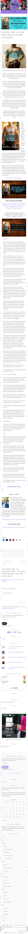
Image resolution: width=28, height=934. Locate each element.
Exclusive (22, 553)
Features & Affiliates (7, 886)
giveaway (3, 554)
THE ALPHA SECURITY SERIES (14, 486)
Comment (20, 602)
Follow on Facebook (14, 773)
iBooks (13, 207)
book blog (10, 551)
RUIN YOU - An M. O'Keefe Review (15, 662)
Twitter (13, 519)
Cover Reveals (6, 852)
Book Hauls (5, 911)
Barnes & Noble (18, 204)
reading (3, 556)
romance (12, 556)
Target (9, 208)
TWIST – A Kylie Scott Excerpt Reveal (22, 562)
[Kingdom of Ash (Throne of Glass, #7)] (24, 682)
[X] (17, 632)
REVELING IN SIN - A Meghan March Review (16, 652)
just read (11, 554)
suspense (17, 556)
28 (10, 816)
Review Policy (6, 877)
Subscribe (5, 767)
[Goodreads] (13, 632)
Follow (4, 623)
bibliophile (4, 551)
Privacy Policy (6, 883)
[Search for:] (14, 639)
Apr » (5, 820)
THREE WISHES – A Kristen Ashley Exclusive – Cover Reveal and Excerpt (7, 563)
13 (6, 810)
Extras (3, 905)
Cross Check (4, 676)
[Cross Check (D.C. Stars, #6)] (24, 679)
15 (13, 810)
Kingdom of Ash (5, 681)
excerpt (19, 553)
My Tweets (4, 708)
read (21, 554)
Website (4, 519)
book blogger (14, 551)
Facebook (9, 519)
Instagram (18, 519)
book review (13, 553)
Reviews (3, 843)
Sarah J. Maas (5, 682)
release (6, 556)
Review (9, 556)
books (17, 553)
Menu (14, 11)
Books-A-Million (10, 205)
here (20, 216)
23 (16, 813)
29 (13, 816)
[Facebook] (8, 632)
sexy (15, 556)
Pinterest (23, 527)
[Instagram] (11, 632)
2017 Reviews (7, 858)
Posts (3, 861)
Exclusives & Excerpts (7, 849)
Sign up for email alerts (14, 613)
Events (4, 880)
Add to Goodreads (14, 178)
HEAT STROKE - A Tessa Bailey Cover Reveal (17, 657)
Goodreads (23, 519)
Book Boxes (5, 908)
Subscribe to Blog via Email (14, 756)
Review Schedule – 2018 (8, 855)
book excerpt (19, 551)
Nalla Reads (16, 554)
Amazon (6, 204)
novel (19, 554)
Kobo (20, 207)
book (7, 551)
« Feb (3, 820)
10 (20, 807)
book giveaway (8, 553)
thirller (20, 556)
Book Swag (5, 914)
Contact (3, 917)
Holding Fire (8, 554)
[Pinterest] (15, 632)
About (3, 874)
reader (23, 554)
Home (3, 836)
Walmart (18, 208)
